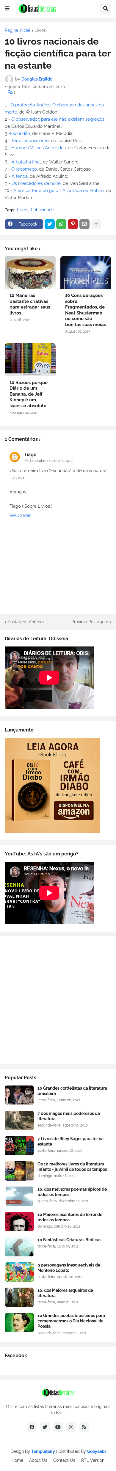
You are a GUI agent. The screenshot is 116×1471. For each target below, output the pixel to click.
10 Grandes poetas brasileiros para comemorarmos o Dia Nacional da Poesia (71, 1321)
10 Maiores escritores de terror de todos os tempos (69, 1217)
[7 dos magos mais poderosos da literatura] (19, 1120)
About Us (38, 1460)
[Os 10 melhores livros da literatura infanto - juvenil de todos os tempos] (19, 1171)
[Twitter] (50, 224)
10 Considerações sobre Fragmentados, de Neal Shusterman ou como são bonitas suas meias (85, 310)
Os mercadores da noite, (37, 183)
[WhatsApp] (61, 224)
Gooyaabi (96, 1451)
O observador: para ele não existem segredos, (58, 119)
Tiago (30, 454)
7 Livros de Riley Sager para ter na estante (70, 1141)
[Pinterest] (73, 224)
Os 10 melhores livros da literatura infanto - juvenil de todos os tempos (72, 1167)
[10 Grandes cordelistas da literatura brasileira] (19, 1095)
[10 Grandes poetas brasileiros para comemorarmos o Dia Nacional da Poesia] (19, 1322)
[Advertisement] (58, 1000)
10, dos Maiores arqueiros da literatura (65, 1293)
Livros (40, 30)
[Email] (84, 224)
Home (17, 1460)
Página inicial (17, 30)
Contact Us (64, 1460)
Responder (20, 515)
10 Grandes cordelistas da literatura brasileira (72, 1091)
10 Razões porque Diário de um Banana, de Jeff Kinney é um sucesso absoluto (29, 394)
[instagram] (71, 1427)
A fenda (20, 176)
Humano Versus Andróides (38, 147)
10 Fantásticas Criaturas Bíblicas (69, 1239)
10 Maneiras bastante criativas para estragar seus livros (30, 304)
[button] (7, 9)
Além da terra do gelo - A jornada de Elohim (58, 190)
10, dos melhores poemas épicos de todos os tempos (72, 1192)
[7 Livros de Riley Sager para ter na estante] (19, 1145)
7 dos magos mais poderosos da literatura (68, 1116)
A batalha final (26, 162)
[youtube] (58, 1427)
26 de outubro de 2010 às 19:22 (48, 461)
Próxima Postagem (89, 621)
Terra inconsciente (30, 140)
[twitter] (45, 1427)
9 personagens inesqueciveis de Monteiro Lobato (68, 1268)
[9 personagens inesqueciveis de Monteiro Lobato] (19, 1272)
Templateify (43, 1451)
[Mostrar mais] (96, 224)
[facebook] (32, 1427)
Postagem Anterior (26, 621)
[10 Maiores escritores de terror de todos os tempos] (19, 1221)
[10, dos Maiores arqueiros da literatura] (19, 1297)
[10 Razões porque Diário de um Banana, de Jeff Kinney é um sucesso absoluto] (30, 359)
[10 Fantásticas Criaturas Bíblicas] (19, 1246)
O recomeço (24, 169)
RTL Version (92, 1460)
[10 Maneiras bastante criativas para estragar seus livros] (30, 272)
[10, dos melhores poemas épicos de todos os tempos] (19, 1196)
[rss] (84, 1427)
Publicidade (42, 209)
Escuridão (20, 133)
